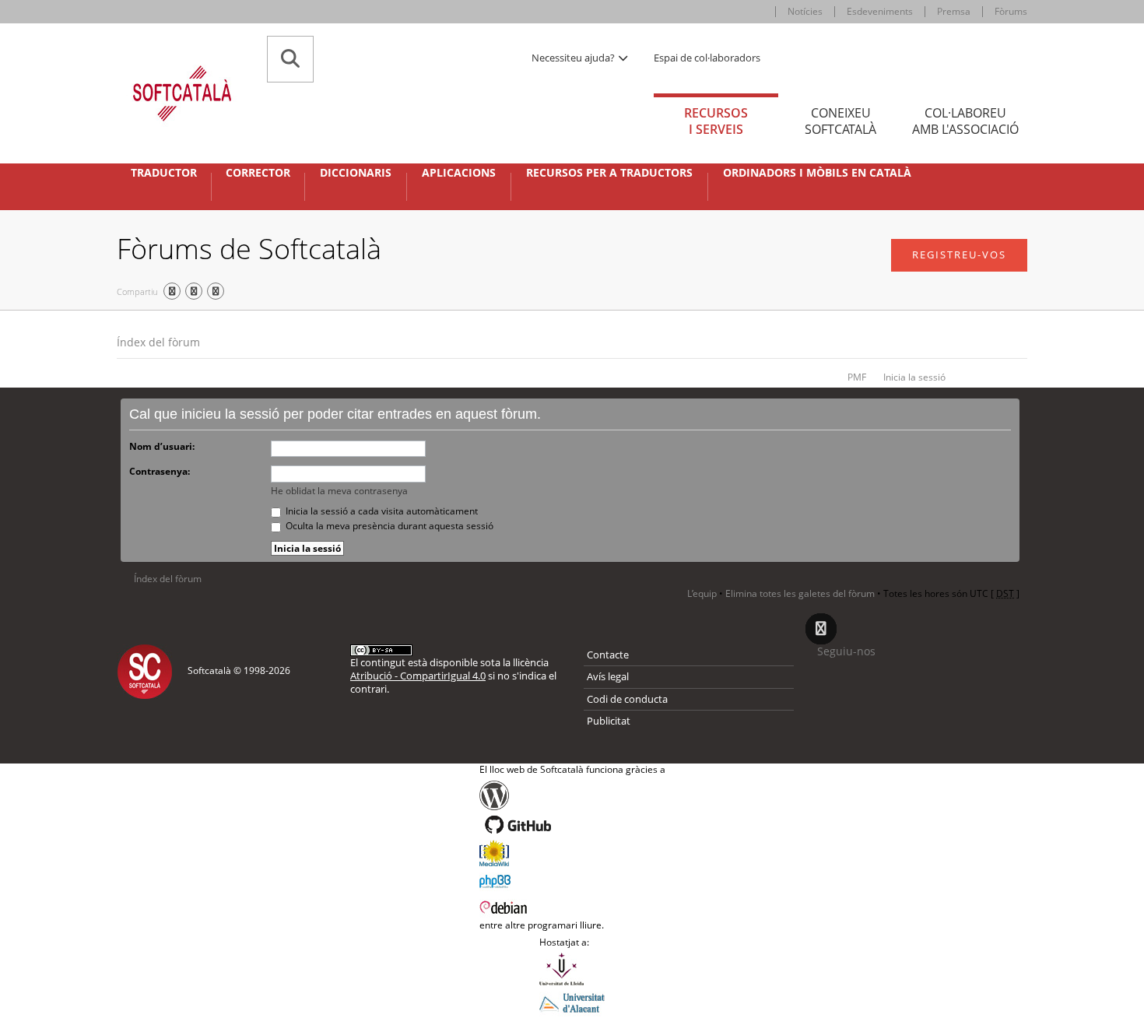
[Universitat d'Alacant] (572, 1001)
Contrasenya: (159, 471)
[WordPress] (572, 795)
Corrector (258, 173)
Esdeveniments (880, 11)
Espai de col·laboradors (707, 58)
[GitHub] (572, 825)
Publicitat (608, 721)
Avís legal (608, 676)
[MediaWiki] (572, 853)
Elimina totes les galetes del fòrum (800, 593)
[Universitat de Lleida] (572, 969)
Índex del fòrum (158, 342)
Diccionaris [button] (355, 173)
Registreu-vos (959, 254)
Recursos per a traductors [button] (609, 173)
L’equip (702, 593)
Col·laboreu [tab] (965, 121)
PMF (856, 377)
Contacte (608, 655)
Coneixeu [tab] (840, 121)
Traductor (164, 173)
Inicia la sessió (914, 377)
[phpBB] (572, 879)
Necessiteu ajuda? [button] (574, 58)
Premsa (953, 11)
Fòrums (1011, 11)
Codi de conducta (627, 699)
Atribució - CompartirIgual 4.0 (418, 676)
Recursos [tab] (716, 121)
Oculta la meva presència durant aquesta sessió (388, 525)
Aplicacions (459, 173)
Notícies (805, 11)
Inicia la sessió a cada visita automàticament (380, 511)
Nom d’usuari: (162, 446)
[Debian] (572, 906)
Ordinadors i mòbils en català (817, 173)
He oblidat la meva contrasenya (339, 490)
